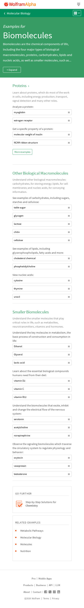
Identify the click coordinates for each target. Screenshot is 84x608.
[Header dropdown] (79, 4)
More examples (22, 152)
